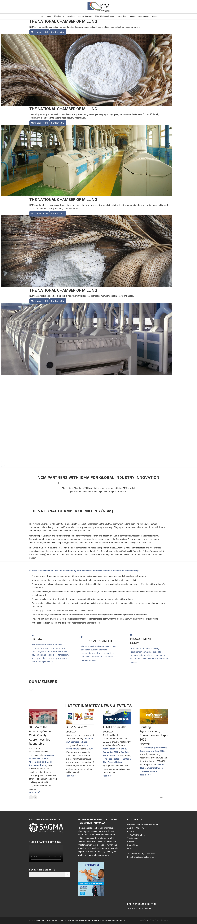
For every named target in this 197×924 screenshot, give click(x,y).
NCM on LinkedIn (139, 908)
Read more (34, 792)
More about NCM (39, 32)
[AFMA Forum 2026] (117, 723)
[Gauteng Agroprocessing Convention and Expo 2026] (154, 723)
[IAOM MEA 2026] (80, 723)
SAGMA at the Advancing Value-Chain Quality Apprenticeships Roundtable (40, 735)
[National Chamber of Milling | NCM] (98, 6)
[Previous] (1, 462)
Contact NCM (58, 32)
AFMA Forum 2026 (115, 727)
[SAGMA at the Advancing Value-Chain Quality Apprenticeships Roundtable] (43, 723)
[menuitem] (41, 16)
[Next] (3, 462)
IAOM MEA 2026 (77, 727)
